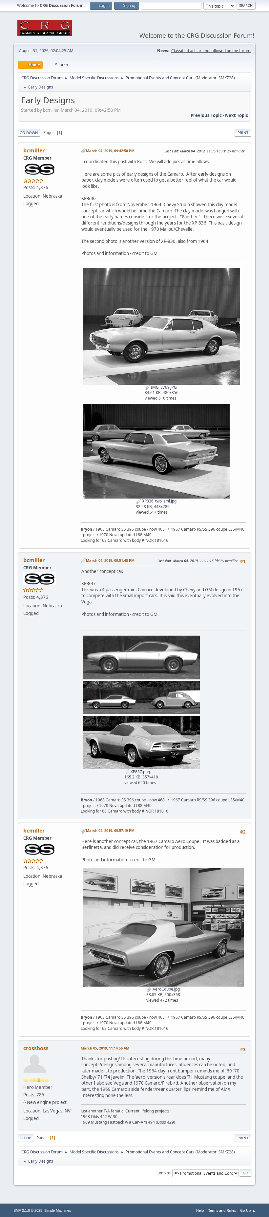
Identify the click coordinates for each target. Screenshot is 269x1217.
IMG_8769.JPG (163, 387)
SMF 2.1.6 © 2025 (27, 1210)
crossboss (36, 1048)
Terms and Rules (222, 1210)
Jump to (163, 1172)
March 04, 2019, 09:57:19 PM (110, 830)
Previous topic (206, 115)
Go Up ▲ (248, 1210)
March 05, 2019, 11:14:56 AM (105, 1048)
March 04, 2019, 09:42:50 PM (110, 150)
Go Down (29, 132)
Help (200, 1210)
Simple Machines (57, 1210)
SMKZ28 (226, 78)
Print (243, 132)
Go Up (25, 1137)
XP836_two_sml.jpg (158, 501)
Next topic (236, 115)
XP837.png (140, 772)
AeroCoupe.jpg (166, 989)
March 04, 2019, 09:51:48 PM (110, 560)
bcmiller (34, 150)
